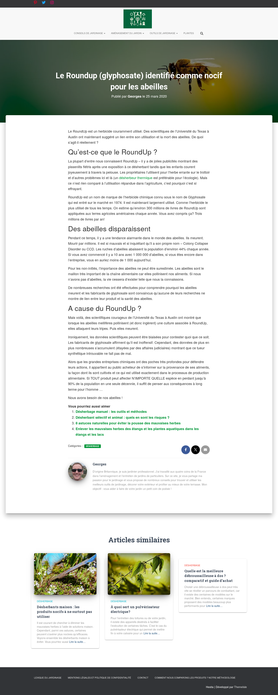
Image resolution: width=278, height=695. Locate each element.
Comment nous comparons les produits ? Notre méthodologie (195, 677)
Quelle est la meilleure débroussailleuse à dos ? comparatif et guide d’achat (208, 576)
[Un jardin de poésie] (138, 18)
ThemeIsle (240, 687)
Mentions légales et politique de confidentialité (99, 677)
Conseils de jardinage (88, 33)
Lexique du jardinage (47, 677)
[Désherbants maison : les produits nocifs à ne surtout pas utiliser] (65, 573)
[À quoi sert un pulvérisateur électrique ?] (139, 573)
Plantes (188, 33)
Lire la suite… (77, 642)
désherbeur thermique (135, 177)
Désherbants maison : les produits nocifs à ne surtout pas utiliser (64, 612)
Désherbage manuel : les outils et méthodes (111, 411)
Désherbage (92, 446)
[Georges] (77, 471)
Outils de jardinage (163, 33)
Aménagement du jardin (126, 33)
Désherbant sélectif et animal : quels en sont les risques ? (122, 417)
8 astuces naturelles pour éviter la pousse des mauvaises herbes (128, 423)
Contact (142, 677)
